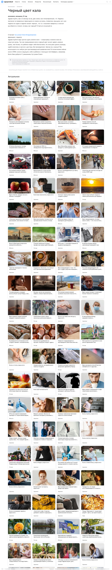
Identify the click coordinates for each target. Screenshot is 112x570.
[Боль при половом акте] (43, 384)
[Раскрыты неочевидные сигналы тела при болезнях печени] (19, 116)
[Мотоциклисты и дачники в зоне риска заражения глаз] (92, 335)
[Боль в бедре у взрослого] (43, 457)
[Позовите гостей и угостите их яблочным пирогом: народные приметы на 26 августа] (19, 384)
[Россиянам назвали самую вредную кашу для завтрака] (19, 165)
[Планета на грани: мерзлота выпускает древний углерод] (68, 360)
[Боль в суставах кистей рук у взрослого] (68, 311)
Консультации (11, 6)
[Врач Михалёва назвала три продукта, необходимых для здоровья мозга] (68, 141)
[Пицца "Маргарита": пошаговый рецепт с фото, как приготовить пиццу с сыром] (92, 506)
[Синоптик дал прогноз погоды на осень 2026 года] (92, 165)
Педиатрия (19, 6)
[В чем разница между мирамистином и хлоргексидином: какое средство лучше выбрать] (92, 311)
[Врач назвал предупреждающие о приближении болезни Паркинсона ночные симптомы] (68, 506)
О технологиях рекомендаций (87, 568)
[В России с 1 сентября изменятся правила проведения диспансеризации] (68, 238)
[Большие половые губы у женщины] (19, 92)
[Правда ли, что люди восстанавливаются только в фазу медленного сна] (92, 481)
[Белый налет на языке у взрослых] (43, 481)
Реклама (13, 568)
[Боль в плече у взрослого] (92, 554)
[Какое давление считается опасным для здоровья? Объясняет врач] (43, 92)
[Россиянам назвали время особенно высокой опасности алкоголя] (68, 287)
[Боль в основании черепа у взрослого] (19, 506)
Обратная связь (76, 568)
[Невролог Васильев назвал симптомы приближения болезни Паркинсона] (92, 530)
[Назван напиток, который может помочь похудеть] (43, 360)
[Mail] (2, 2)
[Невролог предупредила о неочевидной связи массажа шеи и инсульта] (68, 335)
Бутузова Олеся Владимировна (25, 35)
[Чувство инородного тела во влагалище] (19, 262)
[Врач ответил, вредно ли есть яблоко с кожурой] (19, 189)
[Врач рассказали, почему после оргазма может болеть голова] (43, 214)
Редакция (51, 568)
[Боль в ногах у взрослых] (92, 433)
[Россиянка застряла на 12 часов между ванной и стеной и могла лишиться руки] (68, 457)
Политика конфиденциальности (102, 568)
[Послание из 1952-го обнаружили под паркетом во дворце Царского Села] (43, 141)
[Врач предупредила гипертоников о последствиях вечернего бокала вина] (19, 554)
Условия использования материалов (63, 568)
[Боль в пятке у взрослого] (19, 481)
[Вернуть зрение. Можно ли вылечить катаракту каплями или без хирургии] (43, 408)
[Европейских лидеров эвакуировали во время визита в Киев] (68, 530)
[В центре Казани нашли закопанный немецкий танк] (92, 238)
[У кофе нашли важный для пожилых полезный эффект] (68, 92)
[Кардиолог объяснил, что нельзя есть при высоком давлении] (43, 262)
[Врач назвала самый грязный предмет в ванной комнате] (19, 311)
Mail (2, 568)
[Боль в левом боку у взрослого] (92, 457)
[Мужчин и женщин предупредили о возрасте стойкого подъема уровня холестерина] (43, 433)
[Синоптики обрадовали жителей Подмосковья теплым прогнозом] (19, 457)
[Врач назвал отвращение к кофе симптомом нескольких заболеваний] (92, 384)
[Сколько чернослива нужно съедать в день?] (68, 189)
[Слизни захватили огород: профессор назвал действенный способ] (43, 238)
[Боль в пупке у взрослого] (92, 408)
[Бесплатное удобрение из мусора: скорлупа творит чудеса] (43, 335)
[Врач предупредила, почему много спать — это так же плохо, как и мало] (92, 214)
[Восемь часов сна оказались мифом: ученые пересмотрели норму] (43, 287)
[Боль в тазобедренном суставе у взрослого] (68, 165)
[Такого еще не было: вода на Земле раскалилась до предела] (92, 189)
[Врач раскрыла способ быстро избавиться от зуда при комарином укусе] (92, 360)
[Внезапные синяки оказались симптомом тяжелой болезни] (43, 116)
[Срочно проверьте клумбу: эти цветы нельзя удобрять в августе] (19, 530)
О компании (7, 568)
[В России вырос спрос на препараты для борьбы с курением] (68, 214)
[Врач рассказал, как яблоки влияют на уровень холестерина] (92, 92)
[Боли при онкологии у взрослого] (43, 189)
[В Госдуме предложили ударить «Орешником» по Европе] (92, 141)
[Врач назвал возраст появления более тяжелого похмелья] (92, 287)
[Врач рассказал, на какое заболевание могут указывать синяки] (68, 116)
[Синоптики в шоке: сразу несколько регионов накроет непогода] (43, 311)
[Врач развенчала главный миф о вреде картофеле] (68, 481)
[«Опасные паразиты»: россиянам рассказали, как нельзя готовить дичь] (19, 214)
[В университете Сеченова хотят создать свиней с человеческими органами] (19, 335)
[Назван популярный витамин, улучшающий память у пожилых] (43, 554)
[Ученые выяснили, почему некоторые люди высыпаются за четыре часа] (68, 433)
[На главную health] (8, 2)
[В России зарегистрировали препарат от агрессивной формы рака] (19, 408)
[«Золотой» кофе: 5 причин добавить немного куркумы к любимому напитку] (43, 506)
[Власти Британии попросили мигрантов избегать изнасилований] (19, 238)
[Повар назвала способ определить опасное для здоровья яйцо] (92, 116)
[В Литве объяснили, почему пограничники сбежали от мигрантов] (19, 141)
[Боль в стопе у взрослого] (19, 360)
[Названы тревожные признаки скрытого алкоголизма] (68, 408)
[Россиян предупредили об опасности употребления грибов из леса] (92, 262)
